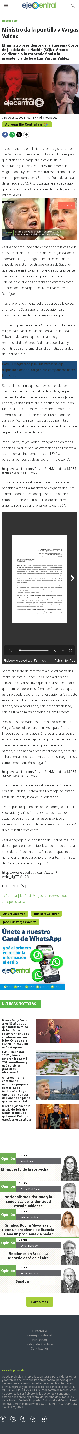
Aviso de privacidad (14, 1370)
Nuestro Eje (10, 20)
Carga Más (39, 1302)
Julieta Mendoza (30, 1217)
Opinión (23, 1155)
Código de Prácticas (39, 1344)
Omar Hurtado (29, 1245)
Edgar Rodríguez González (31, 1190)
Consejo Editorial (39, 1335)
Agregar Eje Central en (24, 124)
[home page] (39, 6)
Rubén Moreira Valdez (29, 1275)
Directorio (39, 1331)
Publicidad (39, 1339)
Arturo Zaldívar (14, 914)
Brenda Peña (28, 1161)
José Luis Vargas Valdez (19, 922)
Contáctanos (39, 1348)
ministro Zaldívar (46, 914)
